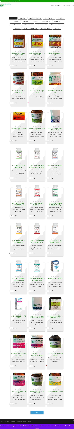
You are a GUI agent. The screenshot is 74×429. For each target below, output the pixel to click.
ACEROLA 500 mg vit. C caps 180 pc (18, 53)
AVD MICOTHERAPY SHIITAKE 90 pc (18, 279)
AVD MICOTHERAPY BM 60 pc (55, 166)
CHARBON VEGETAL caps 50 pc (37, 392)
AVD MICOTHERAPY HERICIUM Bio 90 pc (55, 204)
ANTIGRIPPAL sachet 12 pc (19, 129)
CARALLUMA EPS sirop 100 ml (55, 354)
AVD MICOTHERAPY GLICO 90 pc (37, 204)
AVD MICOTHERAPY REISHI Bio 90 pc (55, 241)
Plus (37, 412)
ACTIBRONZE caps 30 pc (55, 53)
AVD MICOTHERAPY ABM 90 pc (18, 166)
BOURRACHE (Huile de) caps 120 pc (18, 354)
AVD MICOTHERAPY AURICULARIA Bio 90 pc (37, 166)
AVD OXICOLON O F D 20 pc (18, 316)
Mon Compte (66, 5)
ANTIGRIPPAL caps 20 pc (55, 91)
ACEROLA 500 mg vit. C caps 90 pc (37, 53)
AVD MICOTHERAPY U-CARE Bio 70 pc (37, 279)
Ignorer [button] (37, 428)
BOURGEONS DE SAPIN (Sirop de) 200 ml (55, 316)
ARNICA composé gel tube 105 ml (55, 129)
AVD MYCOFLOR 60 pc (55, 278)
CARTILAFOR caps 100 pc (18, 392)
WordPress (27, 421)
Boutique (57, 5)
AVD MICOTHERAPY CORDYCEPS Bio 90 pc (18, 204)
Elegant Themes (10, 421)
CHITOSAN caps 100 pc (55, 391)
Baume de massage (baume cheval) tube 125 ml (37, 317)
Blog (52, 5)
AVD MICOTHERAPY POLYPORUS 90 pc (37, 241)
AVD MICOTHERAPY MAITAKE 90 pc (18, 241)
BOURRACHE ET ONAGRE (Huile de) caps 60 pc (37, 355)
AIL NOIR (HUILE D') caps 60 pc (18, 91)
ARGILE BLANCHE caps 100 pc (37, 129)
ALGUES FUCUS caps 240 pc (37, 91)
